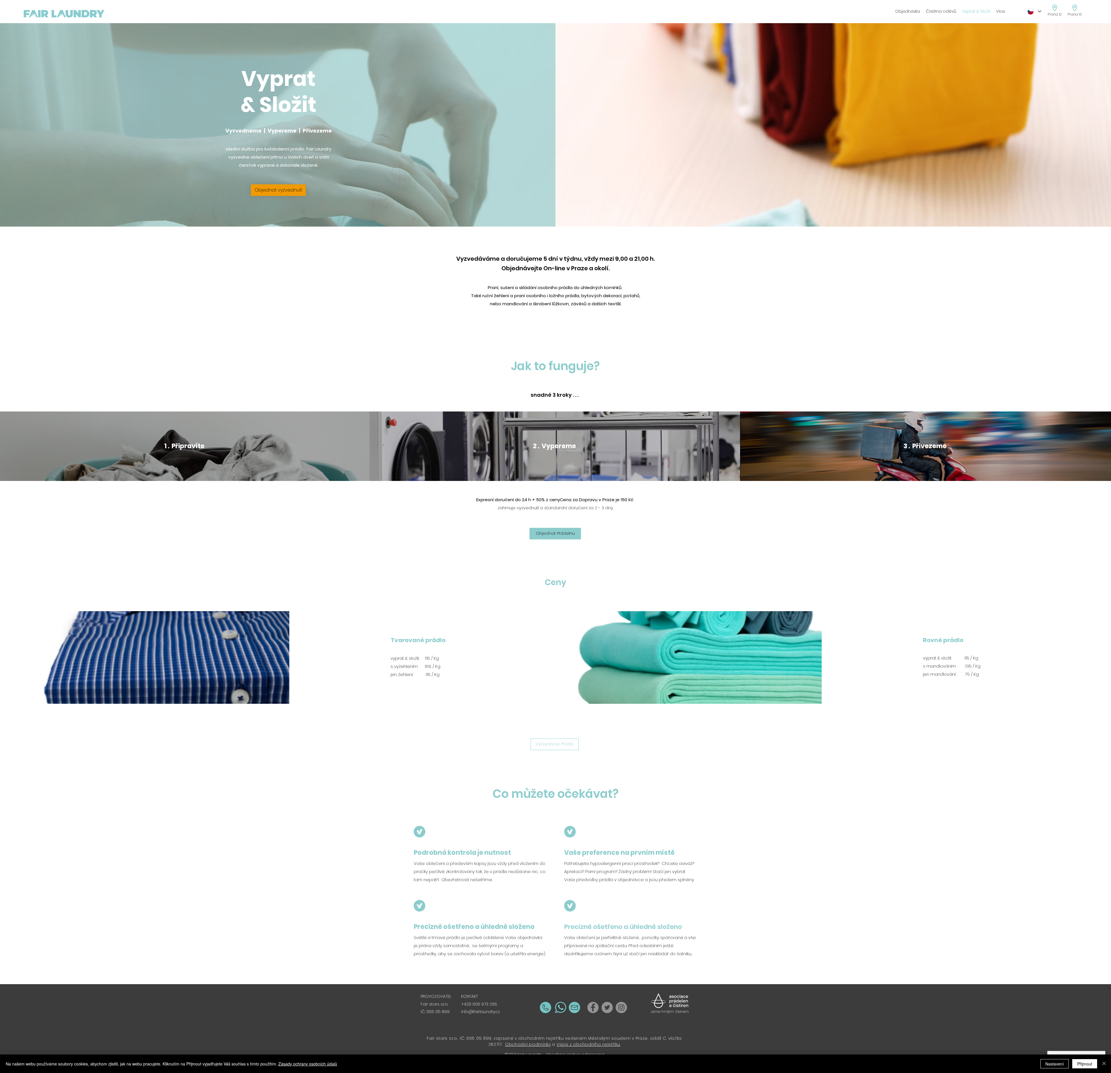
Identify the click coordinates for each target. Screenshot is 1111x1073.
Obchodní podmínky (528, 1044)
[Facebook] (593, 1007)
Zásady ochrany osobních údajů (307, 1064)
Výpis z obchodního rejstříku (588, 1044)
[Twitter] (607, 1007)
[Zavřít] (1104, 1063)
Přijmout (1084, 1064)
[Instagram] (621, 1007)
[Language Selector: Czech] (1034, 11)
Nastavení (1054, 1064)
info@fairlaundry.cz (480, 1012)
